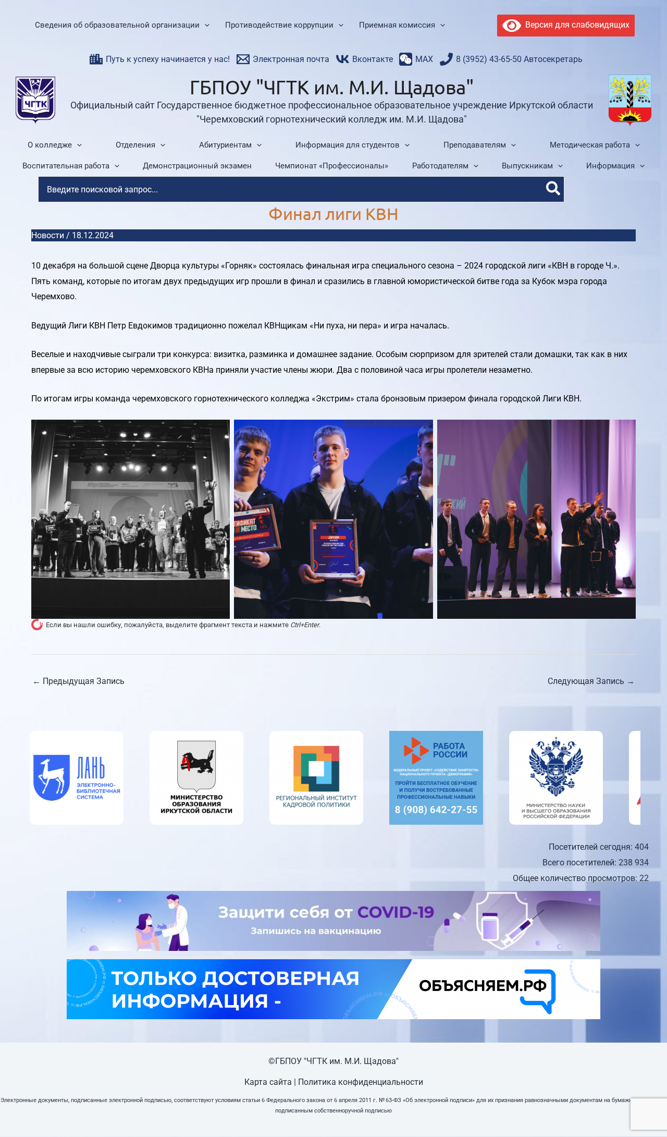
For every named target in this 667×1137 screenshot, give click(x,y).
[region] (333, 778)
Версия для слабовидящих (575, 25)
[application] (204, 25)
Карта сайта (268, 1082)
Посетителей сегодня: (592, 847)
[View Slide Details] (73, 778)
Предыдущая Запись (78, 681)
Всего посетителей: (580, 862)
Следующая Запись (591, 681)
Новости (47, 235)
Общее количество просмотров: (576, 878)
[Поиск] (553, 189)
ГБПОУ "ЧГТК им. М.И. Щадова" (332, 86)
